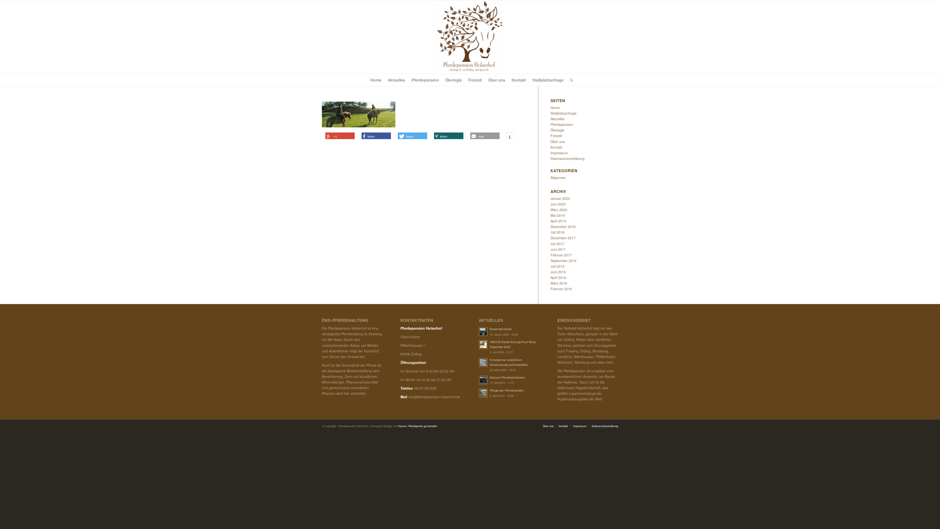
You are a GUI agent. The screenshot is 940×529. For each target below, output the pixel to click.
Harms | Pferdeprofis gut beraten (417, 426)
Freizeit (556, 135)
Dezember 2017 (563, 237)
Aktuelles (557, 118)
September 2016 (563, 260)
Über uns (558, 141)
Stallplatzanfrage (563, 113)
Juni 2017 (558, 249)
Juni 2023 (558, 204)
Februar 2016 (561, 288)
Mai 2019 (558, 215)
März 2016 (559, 283)
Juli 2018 (557, 232)
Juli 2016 (557, 266)
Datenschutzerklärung (568, 158)
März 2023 (559, 209)
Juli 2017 (557, 243)
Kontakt (556, 147)
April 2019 (558, 220)
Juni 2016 (558, 271)
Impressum (559, 152)
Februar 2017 (561, 254)
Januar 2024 (560, 198)
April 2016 (558, 277)
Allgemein (558, 177)
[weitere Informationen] (509, 137)
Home (555, 107)
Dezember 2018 (563, 226)
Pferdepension (562, 124)
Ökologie (557, 130)
